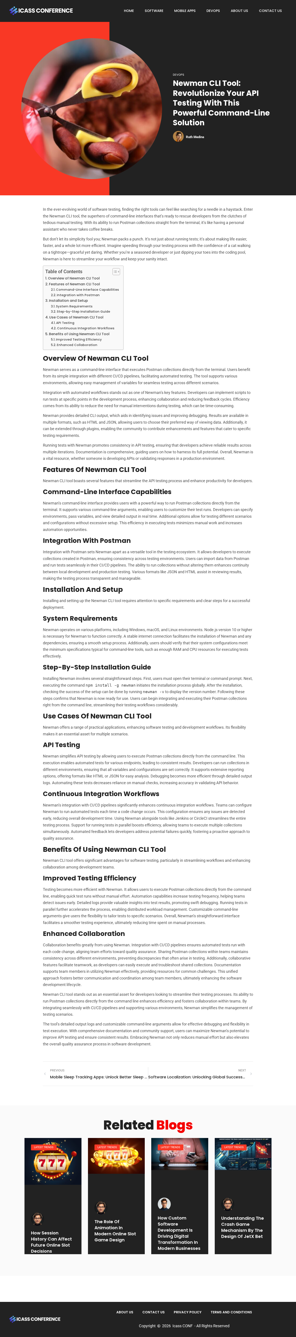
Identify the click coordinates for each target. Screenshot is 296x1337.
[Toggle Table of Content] (114, 271)
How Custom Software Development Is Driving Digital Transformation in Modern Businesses (179, 1233)
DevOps (213, 10)
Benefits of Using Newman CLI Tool (79, 333)
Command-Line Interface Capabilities (87, 289)
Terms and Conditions (231, 1312)
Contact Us (270, 10)
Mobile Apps (185, 10)
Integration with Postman (78, 295)
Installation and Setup (68, 300)
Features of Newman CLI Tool (74, 284)
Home (129, 10)
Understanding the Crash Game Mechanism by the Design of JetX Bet (242, 1227)
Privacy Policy (188, 1312)
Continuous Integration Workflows (85, 328)
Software (154, 10)
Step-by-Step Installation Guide (83, 311)
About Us (239, 10)
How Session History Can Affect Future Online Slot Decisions (51, 1242)
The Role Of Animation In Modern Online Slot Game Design (115, 1231)
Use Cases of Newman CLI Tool (76, 317)
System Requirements (74, 306)
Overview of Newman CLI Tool (74, 278)
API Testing (65, 323)
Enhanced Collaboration (77, 345)
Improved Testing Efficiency (79, 339)
